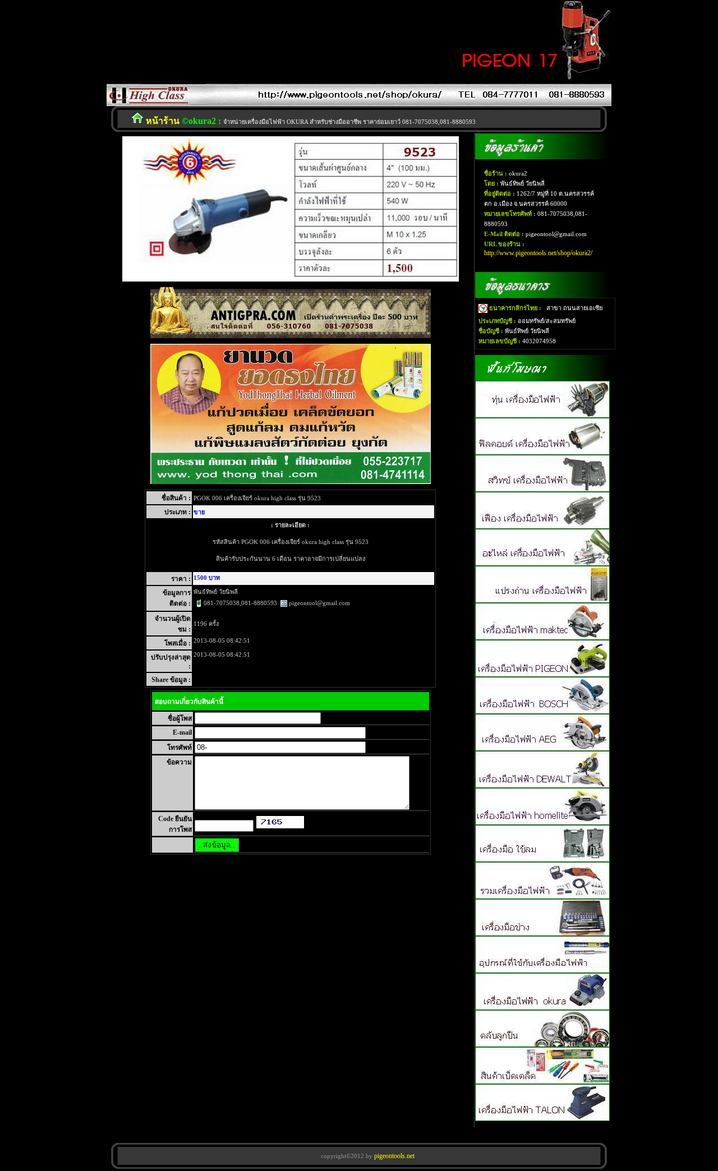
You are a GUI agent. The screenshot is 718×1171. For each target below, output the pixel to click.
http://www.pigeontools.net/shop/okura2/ (538, 253)
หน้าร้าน (163, 121)
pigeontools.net (393, 1156)
